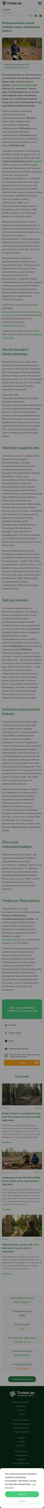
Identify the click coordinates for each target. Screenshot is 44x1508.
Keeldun (22, 1501)
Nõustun (22, 1494)
